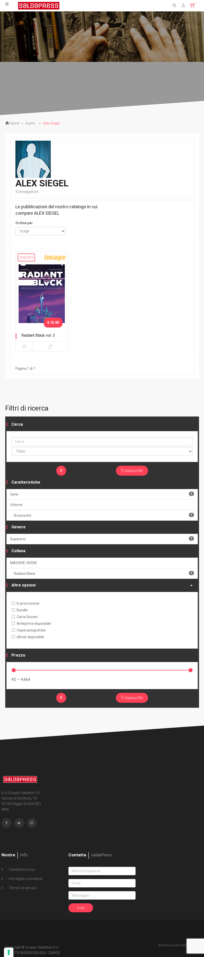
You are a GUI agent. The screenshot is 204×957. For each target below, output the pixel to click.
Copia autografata (31, 630)
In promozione (28, 603)
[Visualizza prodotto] (50, 346)
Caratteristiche (25, 482)
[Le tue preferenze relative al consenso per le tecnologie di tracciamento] (8, 952)
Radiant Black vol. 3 (38, 335)
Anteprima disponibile (34, 623)
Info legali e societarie (25, 879)
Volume (16, 505)
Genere (18, 527)
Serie (101, 494)
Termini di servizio (22, 888)
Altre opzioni (23, 585)
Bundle (22, 610)
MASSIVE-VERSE (23, 563)
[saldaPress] (39, 5)
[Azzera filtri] (61, 471)
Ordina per (24, 223)
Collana (18, 550)
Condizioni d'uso (21, 870)
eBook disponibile (30, 637)
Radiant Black (103, 573)
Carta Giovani (27, 617)
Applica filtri (133, 471)
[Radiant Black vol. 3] (42, 299)
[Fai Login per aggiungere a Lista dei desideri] (24, 346)
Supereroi (101, 539)
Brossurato (103, 515)
